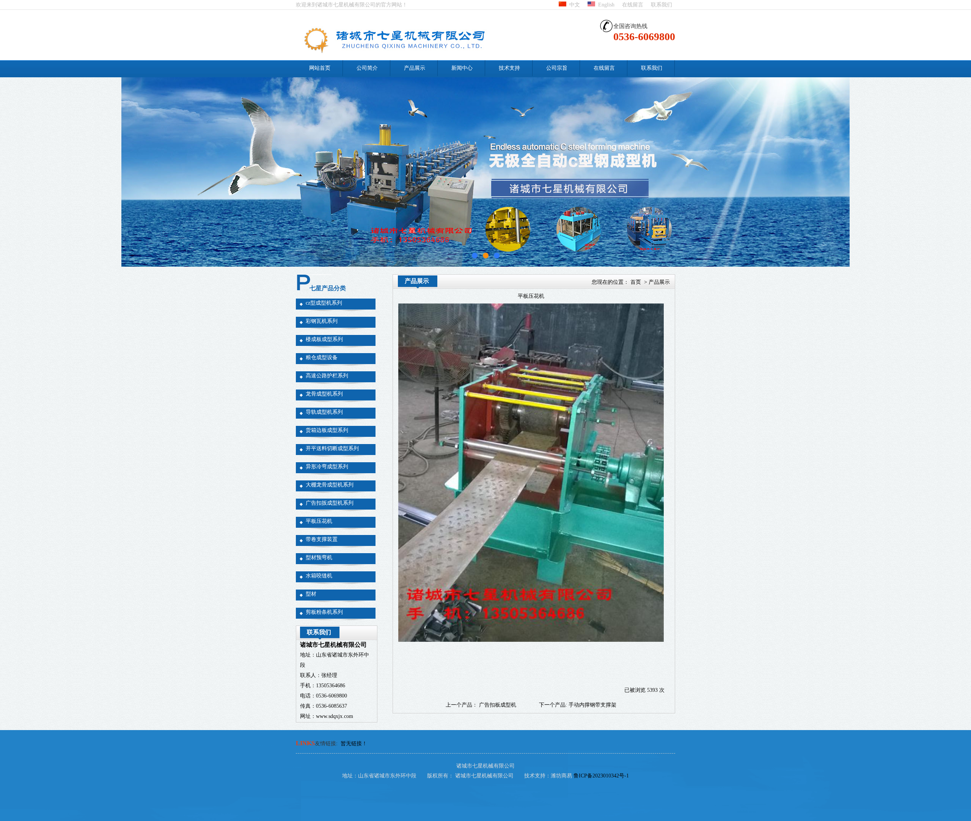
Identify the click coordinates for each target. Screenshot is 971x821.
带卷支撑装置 (322, 539)
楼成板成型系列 (324, 339)
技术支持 (509, 68)
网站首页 (319, 68)
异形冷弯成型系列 (327, 466)
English (604, 5)
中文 (573, 5)
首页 (635, 282)
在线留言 (632, 5)
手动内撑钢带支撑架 (592, 705)
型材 (311, 594)
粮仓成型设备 (322, 357)
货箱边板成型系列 (327, 430)
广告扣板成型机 (497, 705)
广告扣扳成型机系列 (330, 503)
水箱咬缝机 (319, 576)
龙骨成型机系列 (324, 394)
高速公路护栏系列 (327, 375)
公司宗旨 (556, 68)
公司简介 (367, 68)
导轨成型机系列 (324, 412)
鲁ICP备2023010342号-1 (601, 776)
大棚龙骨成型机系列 (330, 485)
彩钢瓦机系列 (322, 321)
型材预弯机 (319, 557)
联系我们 (661, 5)
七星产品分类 (328, 288)
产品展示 (414, 68)
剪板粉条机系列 (324, 612)
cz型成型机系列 (324, 303)
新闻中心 (462, 68)
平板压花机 (319, 521)
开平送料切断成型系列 (332, 448)
